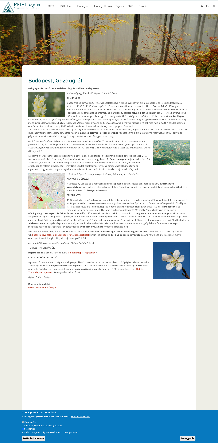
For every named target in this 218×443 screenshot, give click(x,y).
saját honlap (75, 252)
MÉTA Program (27, 4)
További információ (80, 416)
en (208, 6)
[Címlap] (8, 7)
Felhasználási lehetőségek (42, 287)
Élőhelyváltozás (103, 6)
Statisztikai (29, 428)
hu (213, 6)
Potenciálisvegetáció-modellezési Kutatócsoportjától (60, 234)
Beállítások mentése (33, 438)
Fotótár (143, 6)
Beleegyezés (187, 438)
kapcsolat (90, 252)
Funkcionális (30, 422)
